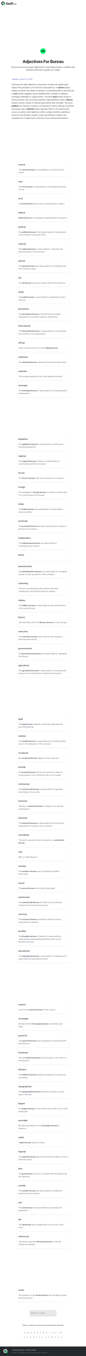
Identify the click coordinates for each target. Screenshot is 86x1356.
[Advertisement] (43, 24)
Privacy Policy (31, 1350)
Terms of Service (18, 1350)
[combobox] (43, 1313)
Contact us (45, 1353)
